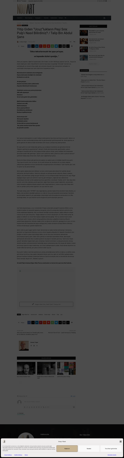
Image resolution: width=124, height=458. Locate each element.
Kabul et (67, 448)
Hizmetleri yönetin (112, 454)
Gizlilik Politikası (18, 454)
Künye (26, 454)
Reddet (89, 448)
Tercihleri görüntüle (111, 448)
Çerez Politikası (8, 454)
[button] (120, 441)
